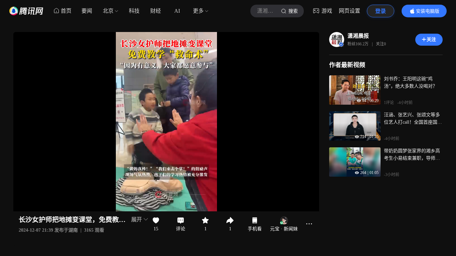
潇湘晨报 (358, 36)
